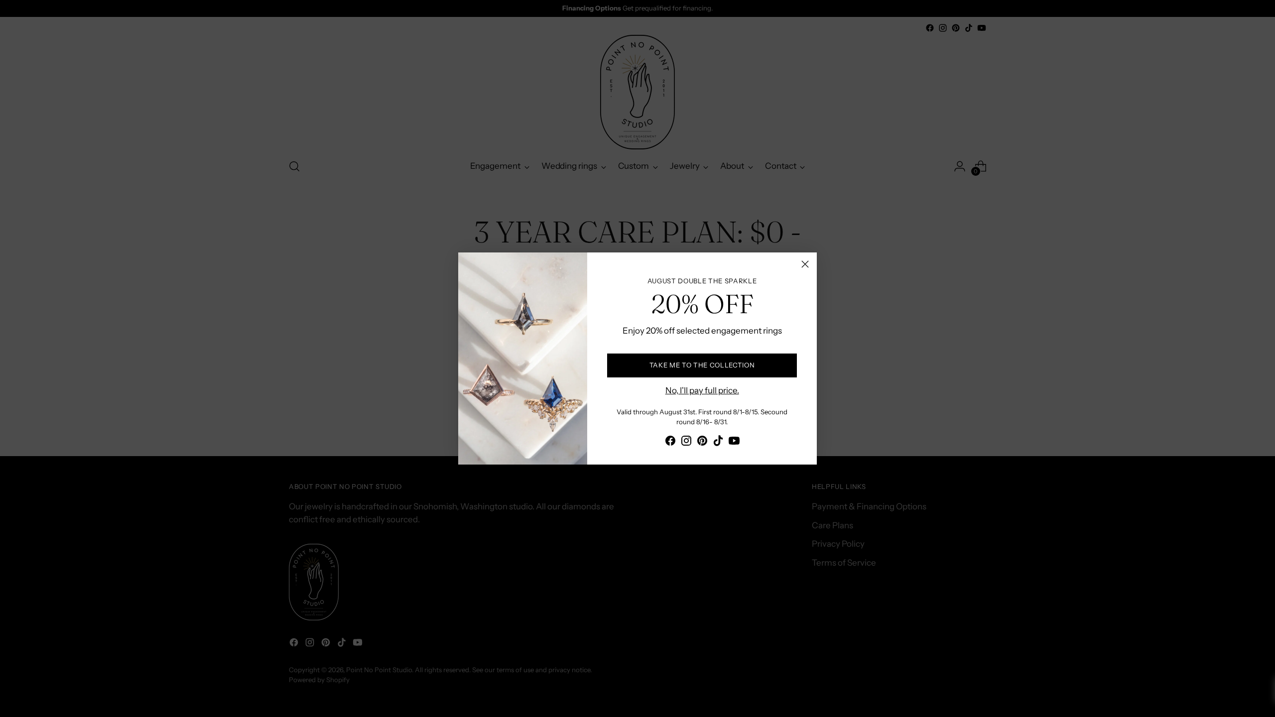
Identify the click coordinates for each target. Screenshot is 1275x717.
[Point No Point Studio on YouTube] (734, 443)
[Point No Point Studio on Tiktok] (718, 443)
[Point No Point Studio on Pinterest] (702, 443)
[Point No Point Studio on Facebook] (670, 443)
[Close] (805, 264)
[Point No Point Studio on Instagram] (686, 443)
